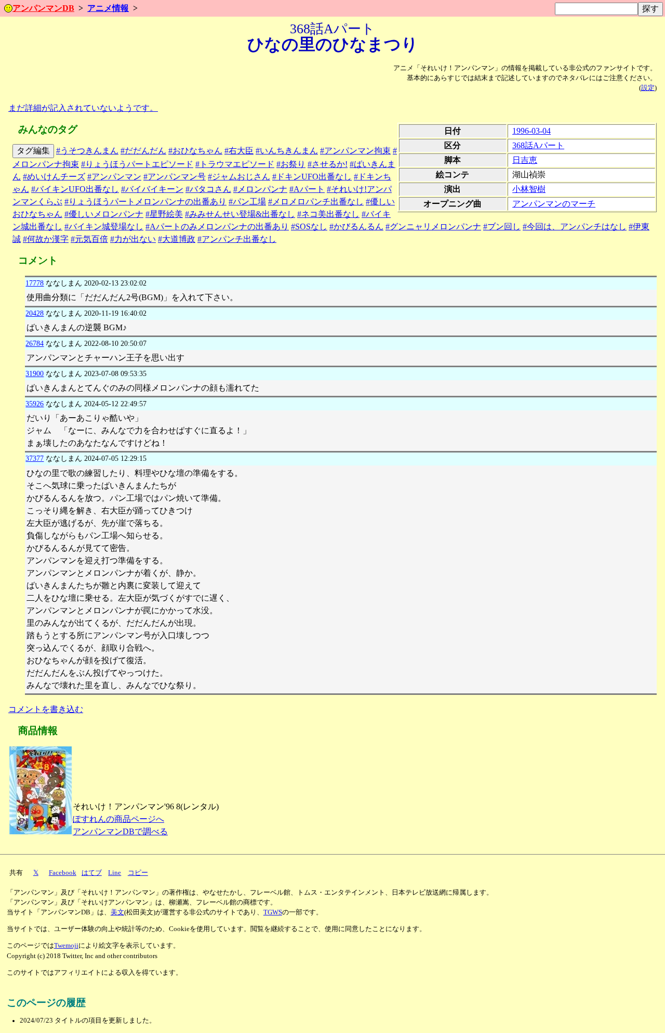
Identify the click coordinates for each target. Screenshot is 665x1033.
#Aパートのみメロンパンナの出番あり (217, 226)
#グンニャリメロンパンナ (433, 226)
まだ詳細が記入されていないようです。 (83, 108)
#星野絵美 (164, 214)
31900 (34, 373)
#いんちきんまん (287, 150)
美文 (117, 912)
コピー (138, 872)
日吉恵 (524, 160)
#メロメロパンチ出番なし (316, 201)
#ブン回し (502, 226)
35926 (34, 403)
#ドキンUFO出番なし (312, 176)
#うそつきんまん (87, 150)
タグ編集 (33, 150)
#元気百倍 (89, 239)
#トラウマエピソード (234, 164)
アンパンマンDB (43, 8)
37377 (34, 458)
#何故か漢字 (46, 239)
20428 (34, 313)
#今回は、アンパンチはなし (575, 226)
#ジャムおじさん (239, 176)
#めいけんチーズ (54, 176)
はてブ (92, 872)
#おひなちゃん (195, 150)
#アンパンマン (114, 176)
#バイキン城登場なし (103, 226)
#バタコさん (208, 189)
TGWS (272, 912)
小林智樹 (529, 189)
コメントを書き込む (45, 709)
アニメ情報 (108, 8)
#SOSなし (309, 226)
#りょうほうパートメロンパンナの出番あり (145, 201)
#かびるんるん (356, 226)
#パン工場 (247, 201)
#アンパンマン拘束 (355, 150)
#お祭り (290, 164)
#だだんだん (143, 150)
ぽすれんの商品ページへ (118, 819)
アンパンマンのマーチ (553, 203)
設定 (648, 88)
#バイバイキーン (152, 189)
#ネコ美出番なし (328, 214)
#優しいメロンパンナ (103, 214)
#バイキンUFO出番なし (75, 189)
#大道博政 (176, 239)
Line (114, 872)
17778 (34, 283)
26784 (34, 343)
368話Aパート (538, 145)
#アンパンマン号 (174, 176)
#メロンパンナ (260, 189)
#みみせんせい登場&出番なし (240, 214)
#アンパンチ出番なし (236, 239)
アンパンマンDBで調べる (120, 831)
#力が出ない (133, 239)
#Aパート (307, 189)
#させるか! (328, 164)
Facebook (62, 872)
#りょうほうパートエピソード (137, 164)
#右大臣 (239, 150)
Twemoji (66, 945)
